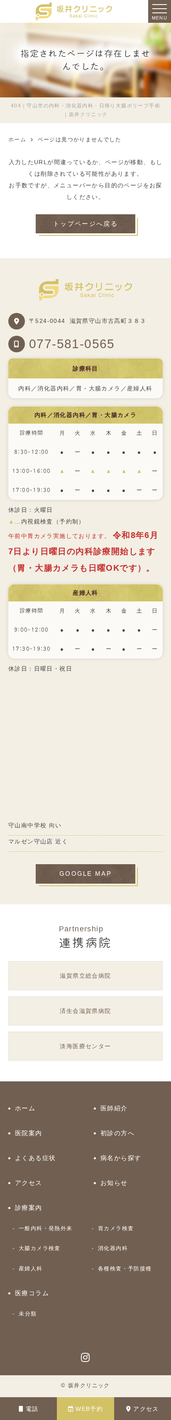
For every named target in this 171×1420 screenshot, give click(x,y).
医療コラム (32, 1292)
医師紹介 (114, 1108)
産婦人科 (31, 1268)
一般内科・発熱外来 (46, 1228)
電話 (32, 1408)
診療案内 (28, 1207)
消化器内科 (113, 1248)
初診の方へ (117, 1132)
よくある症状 (35, 1157)
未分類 (28, 1314)
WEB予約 (89, 1408)
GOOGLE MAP (85, 873)
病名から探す (120, 1157)
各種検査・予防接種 (125, 1268)
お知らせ (114, 1182)
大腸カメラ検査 (40, 1248)
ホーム (25, 1108)
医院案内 (28, 1132)
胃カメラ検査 (116, 1228)
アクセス (146, 1408)
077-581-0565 (72, 344)
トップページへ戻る (85, 223)
